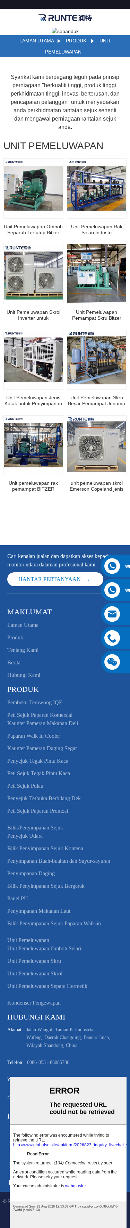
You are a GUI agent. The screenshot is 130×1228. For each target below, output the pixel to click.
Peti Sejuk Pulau (25, 786)
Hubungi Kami (23, 675)
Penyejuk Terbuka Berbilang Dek (44, 798)
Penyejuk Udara (25, 836)
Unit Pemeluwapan (28, 940)
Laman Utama (36, 40)
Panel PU (17, 898)
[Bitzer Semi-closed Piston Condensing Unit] (33, 188)
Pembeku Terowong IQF (34, 702)
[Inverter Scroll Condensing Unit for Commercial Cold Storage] (33, 274)
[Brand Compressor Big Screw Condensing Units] (97, 360)
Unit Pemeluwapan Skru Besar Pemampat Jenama (96, 400)
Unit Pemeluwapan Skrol (34, 973)
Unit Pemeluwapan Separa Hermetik (47, 986)
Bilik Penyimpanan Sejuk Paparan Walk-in (54, 923)
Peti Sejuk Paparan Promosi (37, 811)
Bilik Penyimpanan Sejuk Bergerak (46, 886)
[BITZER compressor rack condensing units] (33, 445)
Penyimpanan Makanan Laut (38, 911)
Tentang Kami (22, 650)
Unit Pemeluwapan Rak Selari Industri (96, 229)
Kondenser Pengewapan (34, 1003)
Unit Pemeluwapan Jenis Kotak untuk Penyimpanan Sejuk (33, 401)
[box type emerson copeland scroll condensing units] (97, 445)
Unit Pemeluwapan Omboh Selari (44, 948)
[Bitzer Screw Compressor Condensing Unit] (97, 274)
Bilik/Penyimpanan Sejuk (35, 827)
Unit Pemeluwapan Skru (34, 961)
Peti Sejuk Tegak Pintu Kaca (38, 773)
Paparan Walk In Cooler (33, 736)
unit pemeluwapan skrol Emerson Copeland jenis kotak (96, 486)
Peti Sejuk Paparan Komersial (39, 715)
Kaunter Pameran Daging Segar (42, 748)
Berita (13, 662)
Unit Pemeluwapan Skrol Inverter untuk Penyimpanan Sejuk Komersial (33, 315)
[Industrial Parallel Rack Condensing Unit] (97, 188)
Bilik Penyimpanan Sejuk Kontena (45, 848)
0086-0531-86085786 (48, 1062)
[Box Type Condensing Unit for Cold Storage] (33, 360)
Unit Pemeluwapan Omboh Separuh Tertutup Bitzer (33, 229)
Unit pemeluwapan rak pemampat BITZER (33, 486)
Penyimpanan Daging (31, 873)
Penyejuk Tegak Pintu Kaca (37, 761)
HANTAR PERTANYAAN (49, 579)
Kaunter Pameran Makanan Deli (42, 723)
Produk (76, 40)
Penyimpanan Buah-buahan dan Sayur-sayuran (58, 861)
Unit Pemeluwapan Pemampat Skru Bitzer (96, 315)
